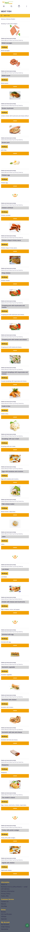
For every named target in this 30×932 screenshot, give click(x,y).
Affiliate (3, 916)
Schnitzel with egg (7, 634)
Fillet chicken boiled (8, 504)
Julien (4, 536)
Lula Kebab (5, 569)
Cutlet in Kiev (6, 406)
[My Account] (26, 6)
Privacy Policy (5, 893)
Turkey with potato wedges (10, 830)
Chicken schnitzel (7, 207)
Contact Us (4, 901)
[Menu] (4, 6)
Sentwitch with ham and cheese (12, 732)
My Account (5, 924)
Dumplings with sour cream (10, 439)
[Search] (11, 6)
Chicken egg (6, 175)
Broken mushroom (7, 108)
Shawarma (5, 765)
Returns (3, 904)
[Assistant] (27, 925)
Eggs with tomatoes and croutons (12, 471)
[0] (19, 6)
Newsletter (4, 929)
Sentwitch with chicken (9, 699)
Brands (3, 912)
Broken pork (6, 142)
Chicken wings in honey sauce (11, 240)
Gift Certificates (6, 914)
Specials (4, 919)
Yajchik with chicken (8, 863)
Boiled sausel (6, 75)
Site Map (4, 906)
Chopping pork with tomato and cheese (14, 339)
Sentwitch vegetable (8, 667)
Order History (5, 927)
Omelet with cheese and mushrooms (13, 602)
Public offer (5, 896)
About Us (4, 884)
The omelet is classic (8, 797)
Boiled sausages (7, 43)
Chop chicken (6, 273)
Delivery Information (7, 891)
